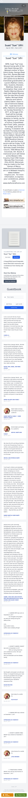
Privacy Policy (10, 791)
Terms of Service (18, 791)
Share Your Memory (10, 281)
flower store (6, 194)
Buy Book (16, 257)
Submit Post (14, 307)
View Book (7, 257)
